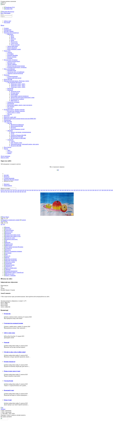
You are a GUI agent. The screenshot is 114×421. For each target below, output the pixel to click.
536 (93, 190)
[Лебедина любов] (9, 262)
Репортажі (10, 88)
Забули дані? (7, 21)
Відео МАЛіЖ (8, 79)
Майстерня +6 (15, 100)
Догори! (3, 409)
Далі (2, 221)
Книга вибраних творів (14, 49)
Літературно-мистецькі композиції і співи (22, 97)
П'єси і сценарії (15, 44)
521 (70, 190)
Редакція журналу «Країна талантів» (14, 109)
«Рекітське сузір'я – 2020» (18, 87)
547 (2, 224)
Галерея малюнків (12, 76)
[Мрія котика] (8, 245)
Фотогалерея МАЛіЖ (17, 126)
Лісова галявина (12, 64)
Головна (6, 28)
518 (18, 190)
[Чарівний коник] (9, 265)
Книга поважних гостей (17, 129)
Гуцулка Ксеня (8, 380)
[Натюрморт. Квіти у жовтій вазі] (13, 272)
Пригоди (13, 38)
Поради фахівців (12, 47)
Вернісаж (6, 75)
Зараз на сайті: (5, 157)
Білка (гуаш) (8, 400)
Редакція (9, 58)
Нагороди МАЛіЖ (16, 145)
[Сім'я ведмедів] (9, 230)
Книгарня (7, 115)
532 (46, 190)
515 (14, 190)
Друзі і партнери (5, 156)
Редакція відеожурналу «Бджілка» (17, 67)
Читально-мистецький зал (11, 32)
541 (4, 191)
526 (60, 190)
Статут (13, 141)
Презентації (7, 120)
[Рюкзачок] (7, 250)
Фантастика (14, 41)
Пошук (9, 153)
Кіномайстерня (11, 70)
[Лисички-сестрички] (10, 259)
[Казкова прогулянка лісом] (12, 234)
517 (9, 190)
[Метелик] (7, 242)
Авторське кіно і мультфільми (15, 72)
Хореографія (14, 94)
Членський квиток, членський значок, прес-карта (25, 144)
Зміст (8, 150)
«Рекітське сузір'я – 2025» (18, 84)
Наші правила (8, 185)
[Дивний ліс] (8, 266)
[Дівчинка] (7, 269)
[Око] (6, 254)
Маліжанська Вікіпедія (17, 124)
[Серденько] (7, 253)
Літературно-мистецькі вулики (16, 66)
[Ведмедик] (7, 233)
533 (88, 190)
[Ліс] (5, 241)
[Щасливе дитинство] (10, 260)
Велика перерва (11, 57)
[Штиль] (6, 257)
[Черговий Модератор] (7, 11)
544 (18, 191)
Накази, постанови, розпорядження (21, 132)
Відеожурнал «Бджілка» (11, 60)
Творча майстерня (12, 46)
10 (5, 190)
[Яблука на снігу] (57, 215)
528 (65, 190)
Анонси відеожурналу (13, 61)
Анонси (9, 52)
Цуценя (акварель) (9, 361)
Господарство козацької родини (13, 323)
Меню (2, 25)
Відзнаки (13, 127)
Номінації (10, 90)
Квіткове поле (11, 63)
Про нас (9, 114)
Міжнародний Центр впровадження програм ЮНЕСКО (20, 118)
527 (56, 190)
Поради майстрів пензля (14, 78)
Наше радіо (7, 50)
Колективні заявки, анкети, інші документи (19, 105)
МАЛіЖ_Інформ (8, 31)
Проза (12, 37)
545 (23, 191)
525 (79, 190)
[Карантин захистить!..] (11, 239)
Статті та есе (14, 43)
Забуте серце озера (9, 333)
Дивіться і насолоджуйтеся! (15, 73)
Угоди (12, 133)
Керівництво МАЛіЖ (17, 136)
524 (51, 190)
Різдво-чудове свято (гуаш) (12, 371)
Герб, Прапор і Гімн (16, 142)
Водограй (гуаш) (9, 390)
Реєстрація (7, 22)
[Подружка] (7, 228)
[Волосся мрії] (8, 231)
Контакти (6, 184)
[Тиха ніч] (7, 256)
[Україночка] (8, 263)
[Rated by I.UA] (4, 419)
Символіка (10, 139)
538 (102, 190)
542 (9, 191)
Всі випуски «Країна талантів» (16, 111)
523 (42, 190)
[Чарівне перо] (8, 244)
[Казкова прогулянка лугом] (12, 236)
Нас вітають (10, 106)
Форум (6, 148)
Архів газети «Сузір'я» (13, 112)
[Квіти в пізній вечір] (10, 268)
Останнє (9, 151)
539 (107, 190)
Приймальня (7, 29)
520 (32, 190)
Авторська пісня (15, 91)
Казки (12, 40)
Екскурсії (10, 108)
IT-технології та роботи (17, 99)
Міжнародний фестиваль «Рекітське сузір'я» (16, 81)
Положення (10, 103)
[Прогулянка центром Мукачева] (13, 247)
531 (84, 190)
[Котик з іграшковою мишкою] (13, 251)
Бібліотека (10, 34)
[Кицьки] (7, 227)
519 (23, 190)
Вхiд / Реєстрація (5, 13)
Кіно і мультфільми (9, 69)
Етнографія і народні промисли (20, 96)
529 (74, 190)
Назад (7, 217)
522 (37, 190)
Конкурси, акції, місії (10, 117)
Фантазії (6, 342)
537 (98, 190)
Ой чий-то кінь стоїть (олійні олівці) (15, 352)
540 (112, 190)
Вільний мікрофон (12, 55)
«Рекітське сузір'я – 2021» (18, 85)
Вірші (12, 35)
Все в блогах (7, 147)
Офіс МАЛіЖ (8, 121)
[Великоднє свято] (9, 238)
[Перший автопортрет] (10, 271)
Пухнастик (7, 313)
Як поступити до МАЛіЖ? (18, 138)
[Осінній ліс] (8, 248)
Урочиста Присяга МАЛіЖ (18, 135)
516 (28, 190)
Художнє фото (15, 93)
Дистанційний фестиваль (14, 82)
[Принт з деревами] (10, 275)
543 (13, 191)
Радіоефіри (10, 53)
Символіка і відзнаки (13, 102)
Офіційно (10, 130)
